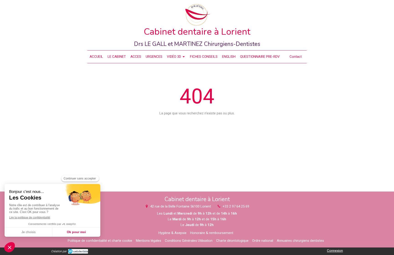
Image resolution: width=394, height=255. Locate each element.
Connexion (335, 251)
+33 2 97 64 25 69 (236, 206)
